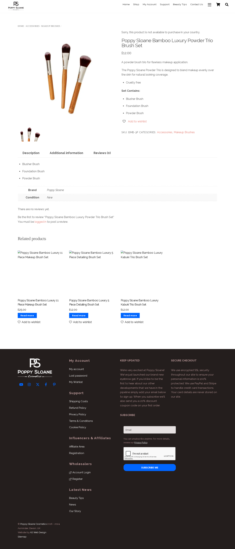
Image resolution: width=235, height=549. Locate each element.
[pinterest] (54, 384)
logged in (40, 221)
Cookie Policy (77, 427)
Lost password (78, 375)
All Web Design (38, 532)
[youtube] (21, 384)
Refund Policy (77, 407)
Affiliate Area (76, 446)
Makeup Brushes (50, 26)
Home (126, 4)
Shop (136, 4)
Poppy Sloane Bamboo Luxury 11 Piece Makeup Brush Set (38, 302)
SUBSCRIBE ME (149, 467)
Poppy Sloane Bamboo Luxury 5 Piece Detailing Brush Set (89, 302)
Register (77, 479)
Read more (27, 315)
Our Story (75, 511)
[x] (37, 384)
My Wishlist (76, 382)
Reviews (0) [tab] (102, 153)
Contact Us (196, 4)
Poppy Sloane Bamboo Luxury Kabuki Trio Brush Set (139, 302)
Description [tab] (31, 153)
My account (150, 4)
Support (165, 4)
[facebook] (45, 384)
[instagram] (29, 384)
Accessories (33, 26)
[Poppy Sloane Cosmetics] (16, 8)
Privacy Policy (77, 414)
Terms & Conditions (81, 421)
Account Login (81, 472)
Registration (76, 453)
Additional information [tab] (66, 153)
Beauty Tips (180, 4)
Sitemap (22, 536)
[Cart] (218, 4)
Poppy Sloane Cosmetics (33, 523)
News (72, 504)
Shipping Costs (78, 401)
